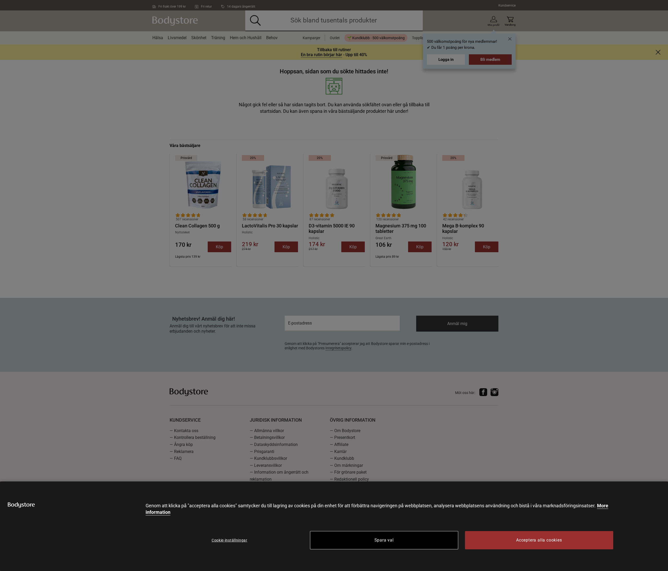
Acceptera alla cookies (539, 540)
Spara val (384, 540)
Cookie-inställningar (229, 540)
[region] (334, 526)
